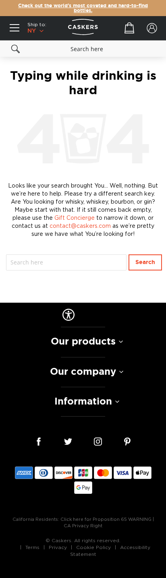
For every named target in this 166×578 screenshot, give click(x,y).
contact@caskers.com (80, 226)
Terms (32, 547)
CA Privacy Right (83, 526)
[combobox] (83, 49)
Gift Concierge (74, 218)
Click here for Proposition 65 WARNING (105, 519)
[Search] (15, 48)
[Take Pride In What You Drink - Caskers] (83, 28)
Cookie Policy (93, 547)
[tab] (83, 342)
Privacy (58, 547)
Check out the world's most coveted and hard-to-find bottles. (83, 8)
